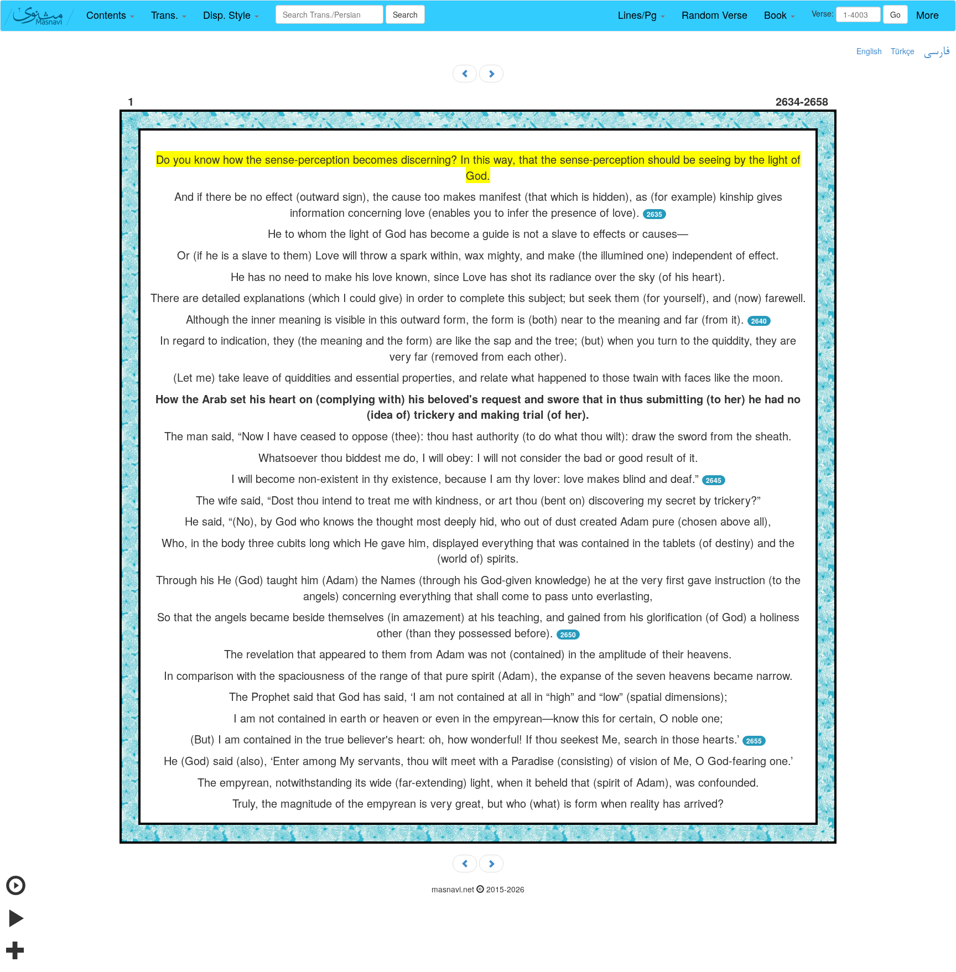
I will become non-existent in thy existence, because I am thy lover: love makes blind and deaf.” (465, 478)
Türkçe (903, 50)
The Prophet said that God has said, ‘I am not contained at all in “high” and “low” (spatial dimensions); (478, 696)
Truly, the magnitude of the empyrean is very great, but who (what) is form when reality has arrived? (478, 803)
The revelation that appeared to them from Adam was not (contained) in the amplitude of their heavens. (478, 654)
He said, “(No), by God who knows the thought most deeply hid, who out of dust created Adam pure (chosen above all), (478, 521)
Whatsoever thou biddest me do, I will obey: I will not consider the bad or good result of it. (478, 457)
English (869, 50)
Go (895, 14)
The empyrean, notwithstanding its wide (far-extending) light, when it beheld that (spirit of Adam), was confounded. (478, 782)
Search (405, 14)
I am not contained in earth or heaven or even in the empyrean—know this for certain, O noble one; (478, 718)
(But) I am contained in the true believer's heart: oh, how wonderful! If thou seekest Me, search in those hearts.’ (464, 739)
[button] (110, 15)
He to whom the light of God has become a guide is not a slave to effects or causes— (478, 233)
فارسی (936, 52)
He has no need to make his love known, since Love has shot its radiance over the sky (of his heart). (478, 276)
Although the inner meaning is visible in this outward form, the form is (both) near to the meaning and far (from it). (465, 319)
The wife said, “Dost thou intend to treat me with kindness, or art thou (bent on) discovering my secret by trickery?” (478, 500)
